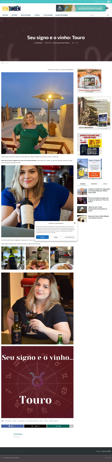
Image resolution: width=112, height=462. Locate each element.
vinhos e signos (53, 420)
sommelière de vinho (32, 420)
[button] (75, 223)
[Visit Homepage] (11, 8)
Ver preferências (69, 237)
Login (103, 1)
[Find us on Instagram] (96, 1)
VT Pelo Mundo (48, 15)
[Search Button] (108, 15)
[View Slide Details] (83, 8)
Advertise (8, 451)
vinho (46, 420)
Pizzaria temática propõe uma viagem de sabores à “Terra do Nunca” (98, 199)
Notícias (5, 15)
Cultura (55, 42)
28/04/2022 (48, 42)
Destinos (14, 15)
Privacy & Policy (17, 451)
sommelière (21, 420)
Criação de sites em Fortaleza (12, 457)
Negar (56, 237)
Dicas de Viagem (26, 15)
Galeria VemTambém (61, 15)
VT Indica (37, 15)
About (2, 451)
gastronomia (61, 42)
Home (2, 62)
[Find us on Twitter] (98, 1)
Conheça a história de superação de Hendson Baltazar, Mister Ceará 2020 (99, 190)
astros (14, 420)
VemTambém (38, 42)
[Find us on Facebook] (94, 1)
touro (41, 420)
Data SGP (24, 451)
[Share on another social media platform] (71, 426)
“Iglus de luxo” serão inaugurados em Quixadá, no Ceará (97, 208)
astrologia (8, 420)
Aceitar (42, 237)
